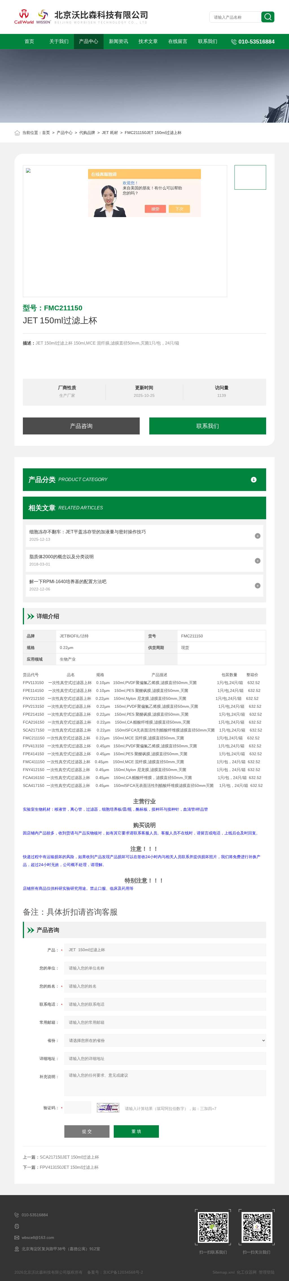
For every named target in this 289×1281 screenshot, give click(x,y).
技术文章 (148, 41)
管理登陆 (267, 1272)
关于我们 (59, 41)
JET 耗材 (110, 132)
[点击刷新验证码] (108, 1108)
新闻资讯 (118, 41)
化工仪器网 (247, 1272)
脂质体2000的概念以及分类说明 (61, 556)
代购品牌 (87, 132)
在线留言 (177, 41)
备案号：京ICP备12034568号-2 (115, 1272)
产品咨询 (81, 426)
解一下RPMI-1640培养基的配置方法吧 (67, 581)
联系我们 (207, 41)
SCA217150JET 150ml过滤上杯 (69, 1157)
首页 (29, 41)
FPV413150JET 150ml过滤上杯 (69, 1167)
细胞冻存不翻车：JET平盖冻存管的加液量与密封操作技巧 (87, 531)
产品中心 (88, 41)
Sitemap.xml (224, 1272)
